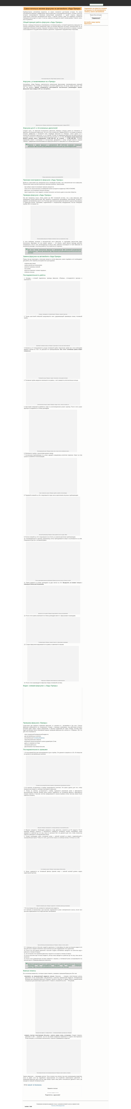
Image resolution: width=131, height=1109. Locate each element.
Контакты (53, 1105)
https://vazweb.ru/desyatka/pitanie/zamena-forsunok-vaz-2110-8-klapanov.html (55, 146)
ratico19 (30, 1085)
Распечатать (38, 1085)
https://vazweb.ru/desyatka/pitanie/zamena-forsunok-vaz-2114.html (51, 967)
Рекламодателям (60, 1105)
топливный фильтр (39, 738)
